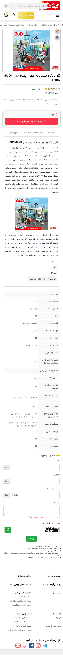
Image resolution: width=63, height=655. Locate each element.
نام (58, 461)
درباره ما (57, 617)
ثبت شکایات (26, 596)
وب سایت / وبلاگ (52, 488)
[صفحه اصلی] (62, 25)
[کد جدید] (8, 530)
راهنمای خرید (54, 576)
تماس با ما (56, 621)
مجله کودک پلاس (53, 626)
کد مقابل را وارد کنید (49, 523)
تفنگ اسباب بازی (24, 626)
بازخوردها (15, 132)
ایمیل (56, 474)
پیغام (55, 502)
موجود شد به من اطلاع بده (30, 121)
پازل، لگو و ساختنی (49, 25)
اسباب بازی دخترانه (23, 617)
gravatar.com (24, 553)
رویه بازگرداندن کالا (52, 584)
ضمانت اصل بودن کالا (21, 584)
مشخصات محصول (32, 132)
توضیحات (50, 132)
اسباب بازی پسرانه (23, 621)
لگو (55, 267)
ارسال (31, 538)
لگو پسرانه (32, 25)
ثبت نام (57, 592)
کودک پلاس (55, 613)
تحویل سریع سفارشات (22, 605)
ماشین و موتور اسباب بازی (20, 630)
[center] (6, 6)
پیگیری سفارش (24, 576)
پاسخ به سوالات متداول (21, 601)
